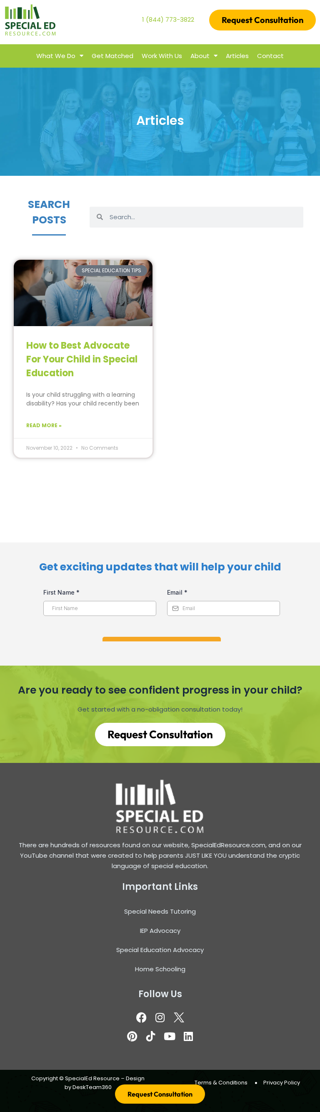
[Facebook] (141, 1017)
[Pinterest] (132, 1036)
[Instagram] (160, 1017)
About (200, 55)
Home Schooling (160, 969)
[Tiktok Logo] (150, 1036)
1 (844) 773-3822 (168, 19)
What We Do (55, 55)
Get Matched (112, 55)
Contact (270, 55)
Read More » (44, 425)
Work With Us (162, 55)
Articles (237, 55)
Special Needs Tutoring (160, 911)
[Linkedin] (188, 1036)
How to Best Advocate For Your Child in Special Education (82, 359)
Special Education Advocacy (160, 949)
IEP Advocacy (160, 930)
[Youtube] (169, 1036)
